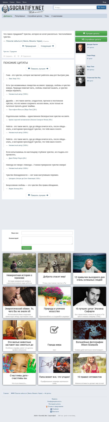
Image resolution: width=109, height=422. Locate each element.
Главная (6, 393)
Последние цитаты (55, 404)
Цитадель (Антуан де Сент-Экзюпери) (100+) (24, 178)
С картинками (57, 16)
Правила (54, 399)
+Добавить (7, 16)
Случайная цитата (35, 16)
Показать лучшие (38, 68)
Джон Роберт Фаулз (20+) (18, 158)
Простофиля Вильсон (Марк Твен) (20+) (23, 109)
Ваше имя (14, 233)
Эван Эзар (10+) (14, 78)
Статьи (12, 2)
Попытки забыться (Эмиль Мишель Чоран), (27, 41)
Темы (47, 16)
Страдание (13, 51)
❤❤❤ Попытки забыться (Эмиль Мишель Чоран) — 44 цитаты (31, 393)
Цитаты (5, 2)
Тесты (24, 2)
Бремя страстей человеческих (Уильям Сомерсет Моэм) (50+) (30, 120)
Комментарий (13, 238)
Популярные (20, 16)
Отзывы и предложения (55, 406)
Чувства (6, 51)
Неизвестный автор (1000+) (18, 94)
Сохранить (26, 248)
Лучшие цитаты (92, 33)
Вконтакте (55, 411)
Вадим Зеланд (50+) (16, 188)
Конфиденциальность (54, 401)
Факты (18, 2)
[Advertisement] (54, 24)
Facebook (56, 409)
